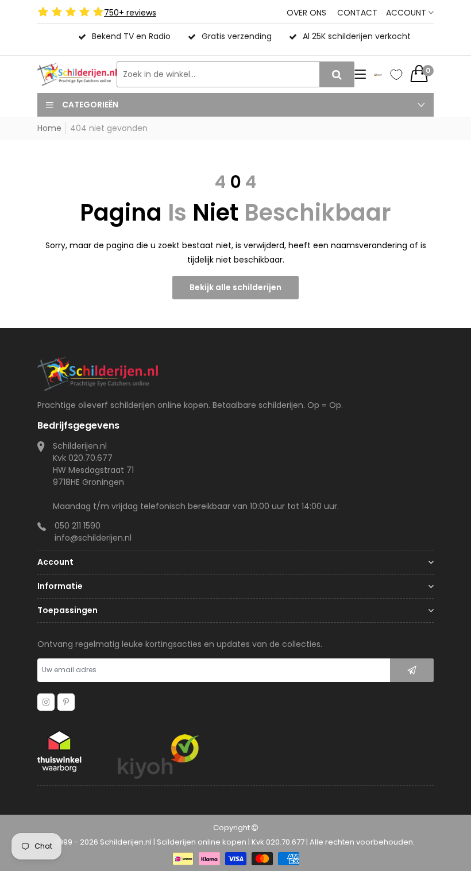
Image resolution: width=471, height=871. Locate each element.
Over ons (306, 12)
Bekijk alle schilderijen (235, 287)
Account (407, 12)
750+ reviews (130, 12)
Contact (357, 12)
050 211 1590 (78, 525)
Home (49, 128)
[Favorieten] (396, 74)
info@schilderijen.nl (93, 538)
